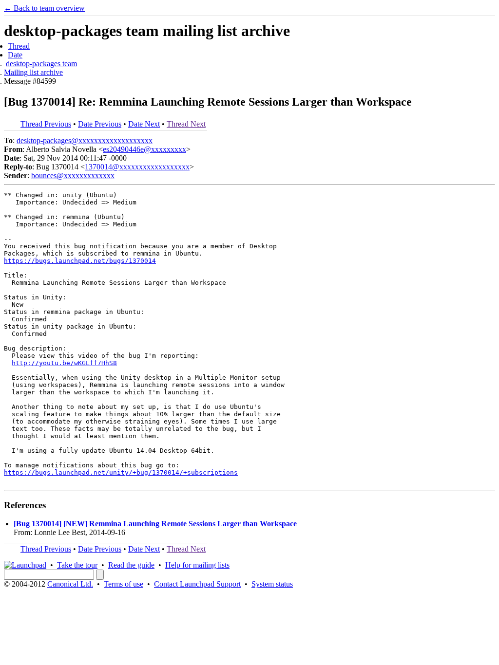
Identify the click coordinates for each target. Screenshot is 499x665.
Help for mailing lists (197, 565)
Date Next (144, 124)
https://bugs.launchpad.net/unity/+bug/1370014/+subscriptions (121, 472)
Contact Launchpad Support (197, 584)
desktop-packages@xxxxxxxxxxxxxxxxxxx (85, 140)
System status (272, 584)
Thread (19, 46)
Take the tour (77, 565)
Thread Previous (45, 124)
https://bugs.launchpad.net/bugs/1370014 (80, 260)
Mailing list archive (33, 72)
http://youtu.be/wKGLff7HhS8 (64, 363)
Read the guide (131, 565)
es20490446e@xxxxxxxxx (144, 149)
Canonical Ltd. (70, 584)
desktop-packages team (41, 63)
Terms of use (123, 584)
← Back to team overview (44, 8)
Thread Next (186, 124)
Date (15, 55)
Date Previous (99, 124)
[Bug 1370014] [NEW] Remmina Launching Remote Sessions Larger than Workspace (155, 523)
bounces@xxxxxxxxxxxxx (73, 175)
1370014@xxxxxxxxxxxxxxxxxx (137, 167)
